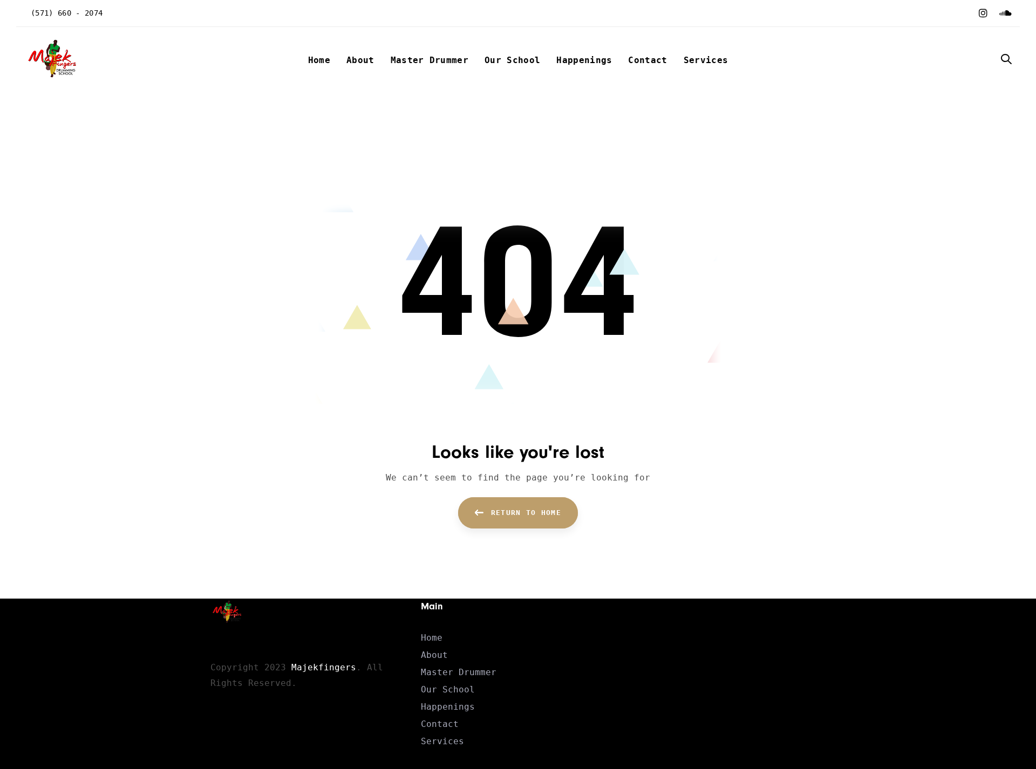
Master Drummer (458, 672)
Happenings (448, 707)
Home (431, 638)
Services (442, 741)
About (434, 655)
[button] (1006, 60)
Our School (448, 689)
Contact (440, 724)
